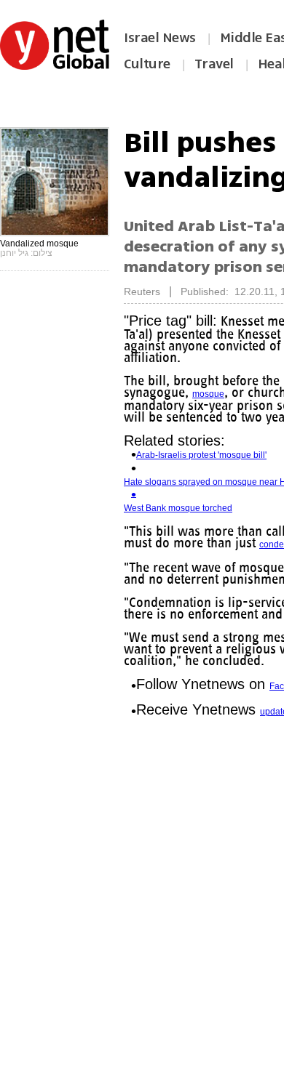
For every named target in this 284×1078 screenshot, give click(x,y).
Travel (214, 64)
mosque (208, 394)
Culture (147, 64)
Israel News (160, 38)
